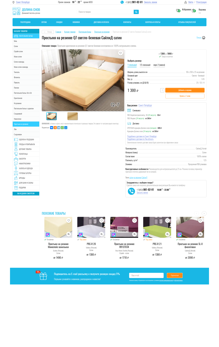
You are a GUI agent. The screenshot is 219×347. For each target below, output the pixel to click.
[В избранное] (120, 53)
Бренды (22, 178)
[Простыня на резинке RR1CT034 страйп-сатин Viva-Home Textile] (124, 227)
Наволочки (17, 119)
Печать (199, 37)
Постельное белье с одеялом (24, 108)
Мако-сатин (18, 56)
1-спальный (132, 65)
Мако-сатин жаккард (21, 67)
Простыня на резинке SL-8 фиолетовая (190, 245)
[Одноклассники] (55, 127)
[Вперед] (204, 213)
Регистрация (201, 2)
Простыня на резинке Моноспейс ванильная (58, 245)
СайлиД (144, 177)
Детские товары (25, 149)
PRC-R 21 (157, 244)
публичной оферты (178, 280)
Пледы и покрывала (27, 144)
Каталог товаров (20, 31)
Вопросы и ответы (152, 22)
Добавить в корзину (184, 90)
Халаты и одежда (26, 168)
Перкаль (17, 82)
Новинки (76, 22)
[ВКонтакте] (51, 127)
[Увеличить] (68, 234)
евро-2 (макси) (159, 65)
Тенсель (17, 72)
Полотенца (23, 154)
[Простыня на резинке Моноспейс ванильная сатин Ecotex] (58, 227)
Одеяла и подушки (26, 139)
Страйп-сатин (18, 51)
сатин (131, 177)
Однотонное (18, 98)
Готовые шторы (25, 173)
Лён (15, 129)
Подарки (22, 187)
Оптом (44, 22)
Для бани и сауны (26, 183)
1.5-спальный (145, 65)
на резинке (137, 177)
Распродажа (25, 22)
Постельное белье (26, 36)
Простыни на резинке (21, 124)
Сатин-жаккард (19, 62)
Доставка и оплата (101, 22)
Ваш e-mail (135, 275)
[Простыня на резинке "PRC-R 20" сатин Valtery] (91, 227)
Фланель (17, 77)
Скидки (59, 22)
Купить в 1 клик (185, 96)
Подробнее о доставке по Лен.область (140, 139)
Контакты (127, 22)
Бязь (15, 41)
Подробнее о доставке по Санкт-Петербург (142, 136)
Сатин (16, 46)
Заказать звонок (150, 2)
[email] (124, 4)
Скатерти (22, 158)
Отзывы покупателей (187, 22)
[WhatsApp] (62, 127)
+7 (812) (134, 2)
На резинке (17, 103)
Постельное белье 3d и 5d (23, 93)
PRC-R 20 (91, 244)
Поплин (16, 87)
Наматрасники (24, 163)
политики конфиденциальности (166, 280)
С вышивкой (18, 113)
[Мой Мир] (65, 127)
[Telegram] (58, 127)
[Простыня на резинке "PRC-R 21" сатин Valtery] (157, 227)
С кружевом (18, 134)
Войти (190, 2)
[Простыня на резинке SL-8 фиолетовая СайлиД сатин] (190, 227)
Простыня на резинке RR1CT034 (124, 245)
